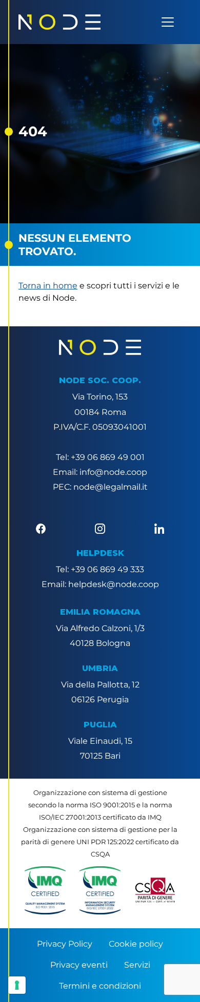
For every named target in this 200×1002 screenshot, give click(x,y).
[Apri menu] (168, 22)
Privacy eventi (79, 965)
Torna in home (47, 285)
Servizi (137, 965)
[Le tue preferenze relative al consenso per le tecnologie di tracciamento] (17, 985)
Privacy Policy (64, 944)
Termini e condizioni (100, 986)
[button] (45, 890)
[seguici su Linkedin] (159, 528)
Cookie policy (136, 944)
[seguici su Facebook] (41, 528)
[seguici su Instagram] (100, 528)
